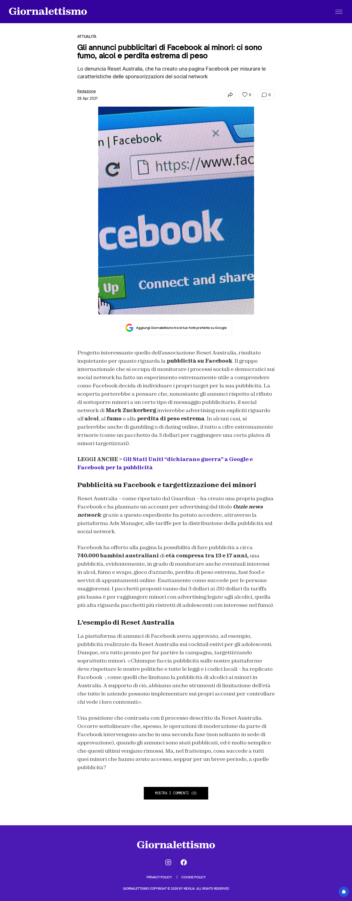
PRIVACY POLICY (160, 877)
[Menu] (339, 11)
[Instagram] (168, 862)
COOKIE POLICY (193, 877)
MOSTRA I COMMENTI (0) (176, 793)
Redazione (86, 91)
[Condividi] (230, 94)
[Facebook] (184, 862)
